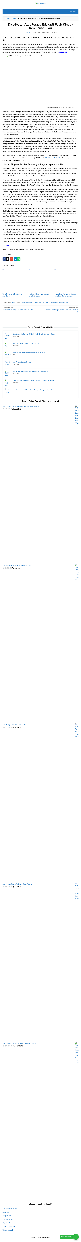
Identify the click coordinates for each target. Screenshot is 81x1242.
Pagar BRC (6, 1223)
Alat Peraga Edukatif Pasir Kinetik (31, 302)
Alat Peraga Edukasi (10, 1208)
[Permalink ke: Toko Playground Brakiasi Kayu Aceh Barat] (14, 281)
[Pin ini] (11, 259)
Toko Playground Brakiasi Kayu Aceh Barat (13, 295)
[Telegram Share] (15, 259)
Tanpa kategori (8, 1230)
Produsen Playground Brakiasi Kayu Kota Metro (39, 295)
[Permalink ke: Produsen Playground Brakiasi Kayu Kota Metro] (41, 281)
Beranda (7, 18)
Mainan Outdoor (8, 1219)
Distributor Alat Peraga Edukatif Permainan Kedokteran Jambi (61, 310)
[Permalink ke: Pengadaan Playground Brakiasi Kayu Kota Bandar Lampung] (66, 281)
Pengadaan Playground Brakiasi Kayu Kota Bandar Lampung (65, 295)
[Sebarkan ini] (4, 259)
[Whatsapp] (18, 259)
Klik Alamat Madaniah (52, 158)
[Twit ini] (7, 259)
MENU (75, 12)
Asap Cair (6, 1212)
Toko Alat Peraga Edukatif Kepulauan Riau (55, 302)
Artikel (13, 18)
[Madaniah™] (41, 3)
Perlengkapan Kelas (9, 1226)
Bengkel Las (7, 1215)
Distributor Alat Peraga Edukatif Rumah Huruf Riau (18, 309)
